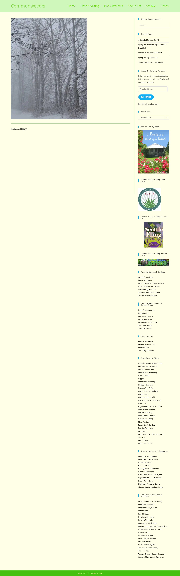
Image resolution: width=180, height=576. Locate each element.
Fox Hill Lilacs (143, 514)
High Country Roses (146, 471)
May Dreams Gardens (146, 409)
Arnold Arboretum (145, 277)
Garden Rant (143, 394)
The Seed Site (143, 551)
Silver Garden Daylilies (146, 544)
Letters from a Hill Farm (147, 322)
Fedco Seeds (143, 511)
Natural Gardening (145, 419)
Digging (141, 378)
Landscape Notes (145, 319)
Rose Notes (142, 431)
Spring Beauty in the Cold (148, 57)
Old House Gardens (146, 535)
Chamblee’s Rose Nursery (148, 459)
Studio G (141, 437)
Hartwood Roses (144, 462)
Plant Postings (143, 422)
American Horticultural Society (150, 501)
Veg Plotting (143, 440)
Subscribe (146, 97)
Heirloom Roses (144, 465)
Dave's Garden (144, 375)
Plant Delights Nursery (147, 538)
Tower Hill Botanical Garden (149, 292)
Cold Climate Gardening (147, 372)
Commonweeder (28, 6)
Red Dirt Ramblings (145, 428)
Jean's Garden (143, 313)
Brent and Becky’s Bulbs (147, 507)
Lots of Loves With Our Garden (150, 52)
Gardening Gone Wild (146, 397)
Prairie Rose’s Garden (146, 425)
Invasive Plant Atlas (145, 520)
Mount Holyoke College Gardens (151, 283)
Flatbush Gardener (145, 385)
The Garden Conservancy (148, 548)
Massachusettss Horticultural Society (152, 526)
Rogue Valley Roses (145, 481)
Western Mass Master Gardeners (151, 557)
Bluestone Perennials (146, 504)
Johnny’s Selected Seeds (147, 523)
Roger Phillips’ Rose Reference (149, 478)
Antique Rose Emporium (147, 456)
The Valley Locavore (146, 350)
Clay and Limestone (146, 369)
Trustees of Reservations (147, 295)
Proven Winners (144, 541)
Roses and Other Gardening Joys (150, 434)
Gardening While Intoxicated (149, 400)
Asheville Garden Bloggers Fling (150, 363)
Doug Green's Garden (146, 310)
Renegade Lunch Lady (146, 344)
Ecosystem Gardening (146, 381)
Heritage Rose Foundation (148, 468)
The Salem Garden (145, 325)
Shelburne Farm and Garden (149, 484)
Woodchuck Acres (145, 443)
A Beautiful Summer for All (148, 40)
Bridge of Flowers (145, 280)
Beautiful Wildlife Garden (147, 366)
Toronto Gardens (145, 328)
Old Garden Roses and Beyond (150, 474)
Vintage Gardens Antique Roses (150, 487)
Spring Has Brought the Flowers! (150, 62)
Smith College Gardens (147, 289)
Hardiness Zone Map (146, 517)
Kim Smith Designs (145, 316)
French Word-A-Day (146, 388)
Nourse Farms (143, 532)
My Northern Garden (146, 416)
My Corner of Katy (145, 412)
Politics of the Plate (145, 341)
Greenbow (142, 403)
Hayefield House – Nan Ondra (150, 406)
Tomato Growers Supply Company (151, 554)
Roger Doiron (143, 347)
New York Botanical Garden (149, 286)
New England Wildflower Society (150, 529)
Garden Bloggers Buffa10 (148, 391)
